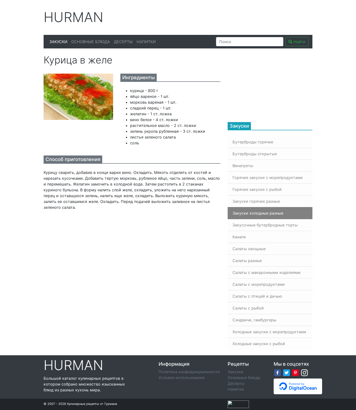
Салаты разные (247, 260)
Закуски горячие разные (256, 201)
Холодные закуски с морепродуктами (269, 331)
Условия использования (182, 377)
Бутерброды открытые (254, 153)
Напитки (146, 41)
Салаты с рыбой (248, 308)
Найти (298, 41)
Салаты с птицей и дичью (257, 296)
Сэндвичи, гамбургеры (254, 319)
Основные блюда (90, 41)
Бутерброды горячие (252, 141)
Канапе (239, 236)
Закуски (58, 41)
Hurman (73, 17)
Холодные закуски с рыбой (258, 343)
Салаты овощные (249, 248)
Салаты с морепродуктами (258, 284)
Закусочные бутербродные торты (265, 225)
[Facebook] (277, 372)
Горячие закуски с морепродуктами (267, 177)
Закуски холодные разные (257, 213)
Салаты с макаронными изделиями (266, 272)
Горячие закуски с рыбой (257, 189)
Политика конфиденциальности (189, 371)
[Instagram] (304, 372)
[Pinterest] (295, 372)
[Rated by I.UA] (238, 404)
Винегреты (242, 165)
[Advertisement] (224, 17)
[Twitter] (286, 372)
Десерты (123, 41)
